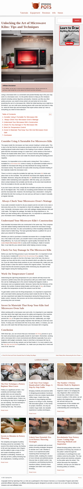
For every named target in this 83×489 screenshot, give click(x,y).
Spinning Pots (8, 477)
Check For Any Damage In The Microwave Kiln (20, 125)
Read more (4, 410)
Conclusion (8, 135)
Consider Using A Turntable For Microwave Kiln (21, 117)
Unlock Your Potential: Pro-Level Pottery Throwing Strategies (40, 439)
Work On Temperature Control (15, 127)
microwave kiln (15, 163)
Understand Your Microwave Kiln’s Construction (21, 122)
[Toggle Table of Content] (49, 114)
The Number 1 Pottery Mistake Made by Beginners (68, 384)
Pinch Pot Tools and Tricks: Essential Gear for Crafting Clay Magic (19, 355)
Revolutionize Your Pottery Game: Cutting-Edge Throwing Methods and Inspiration (68, 440)
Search (77, 20)
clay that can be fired (10, 344)
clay (41, 286)
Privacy (80, 477)
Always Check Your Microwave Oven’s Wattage (21, 120)
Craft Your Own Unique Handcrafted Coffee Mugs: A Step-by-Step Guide (40, 385)
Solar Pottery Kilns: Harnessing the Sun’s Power (68, 355)
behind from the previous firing (28, 256)
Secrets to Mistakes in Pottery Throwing (13, 437)
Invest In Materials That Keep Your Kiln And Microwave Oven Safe (26, 131)
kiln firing (38, 334)
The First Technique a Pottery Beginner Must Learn (13, 385)
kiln (42, 173)
